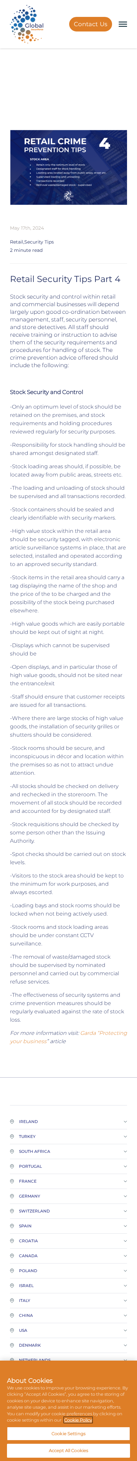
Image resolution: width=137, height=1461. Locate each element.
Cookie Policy (78, 1420)
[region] (68, 1411)
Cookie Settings (68, 1433)
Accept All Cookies (68, 1450)
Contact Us (90, 24)
